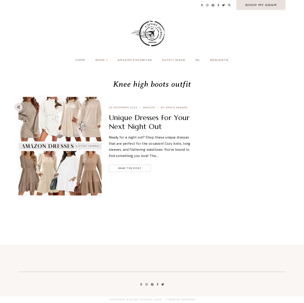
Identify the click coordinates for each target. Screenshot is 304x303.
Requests (219, 60)
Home (80, 60)
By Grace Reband (174, 107)
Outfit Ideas (173, 60)
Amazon (149, 107)
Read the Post (130, 168)
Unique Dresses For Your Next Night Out (149, 122)
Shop (100, 60)
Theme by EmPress (180, 300)
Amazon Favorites (135, 60)
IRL (197, 60)
